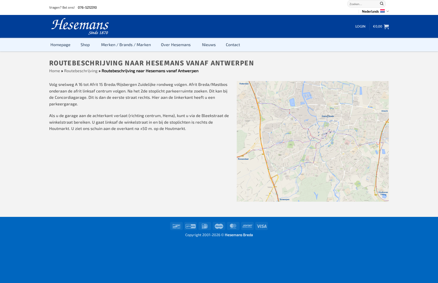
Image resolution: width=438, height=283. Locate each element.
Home (54, 70)
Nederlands (370, 11)
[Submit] (382, 4)
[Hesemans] (80, 26)
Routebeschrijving (81, 70)
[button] (360, 26)
